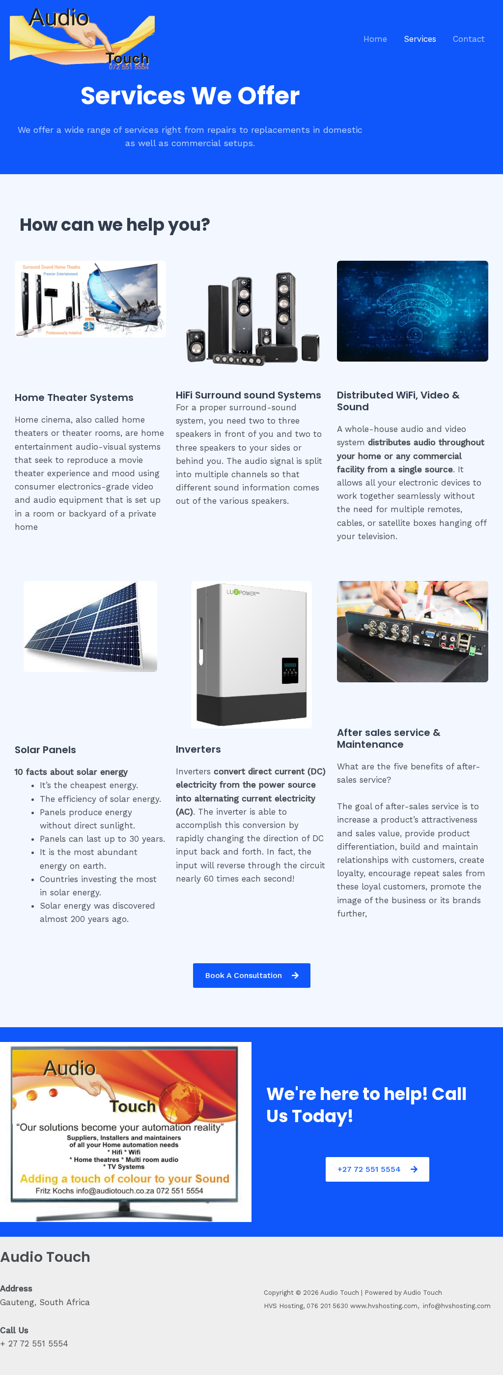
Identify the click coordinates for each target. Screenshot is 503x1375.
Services (420, 39)
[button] (412, 780)
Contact (469, 39)
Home (375, 39)
